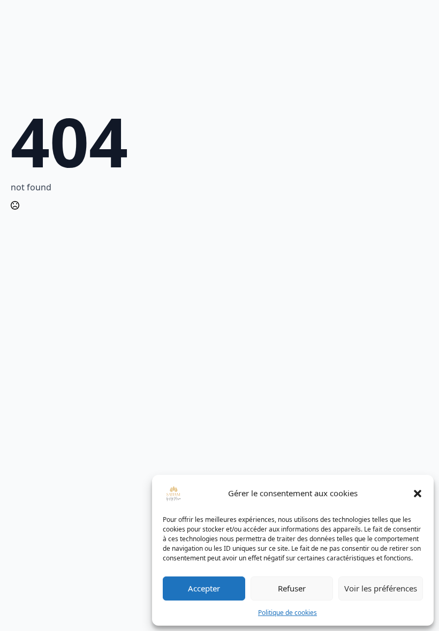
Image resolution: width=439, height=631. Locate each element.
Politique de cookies (287, 612)
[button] (417, 493)
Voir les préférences (380, 588)
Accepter (204, 588)
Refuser (292, 588)
